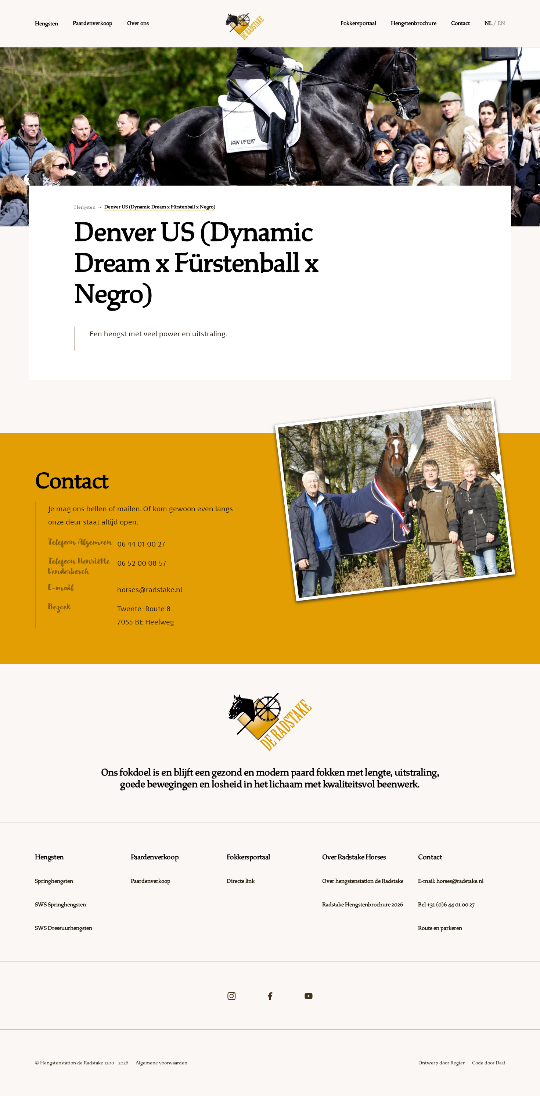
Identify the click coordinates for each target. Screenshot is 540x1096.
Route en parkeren (440, 928)
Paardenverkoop (150, 881)
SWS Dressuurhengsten (63, 928)
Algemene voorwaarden (161, 1063)
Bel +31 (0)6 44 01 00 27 (446, 904)
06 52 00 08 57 (141, 563)
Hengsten (85, 207)
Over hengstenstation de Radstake (362, 881)
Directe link (241, 881)
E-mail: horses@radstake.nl (450, 881)
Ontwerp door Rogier (441, 1063)
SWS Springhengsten (60, 904)
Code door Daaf (488, 1063)
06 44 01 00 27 (141, 544)
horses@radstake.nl (149, 589)
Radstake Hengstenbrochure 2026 (362, 904)
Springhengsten (54, 881)
